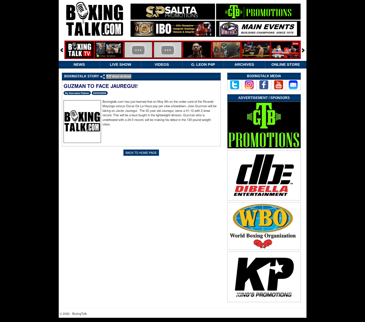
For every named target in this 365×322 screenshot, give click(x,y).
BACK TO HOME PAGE (141, 153)
